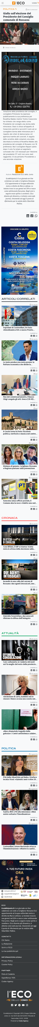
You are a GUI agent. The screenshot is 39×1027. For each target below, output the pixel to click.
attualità (10, 633)
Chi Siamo (6, 940)
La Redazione (7, 944)
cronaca (10, 518)
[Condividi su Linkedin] (28, 216)
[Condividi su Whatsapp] (35, 216)
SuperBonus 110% (8, 978)
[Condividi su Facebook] (32, 216)
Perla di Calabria (8, 974)
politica (9, 748)
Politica (9, 9)
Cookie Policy (7, 964)
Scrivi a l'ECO (7, 947)
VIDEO (34, 3)
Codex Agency (7, 981)
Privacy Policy (7, 961)
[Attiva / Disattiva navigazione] (2, 3)
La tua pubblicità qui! (10, 951)
